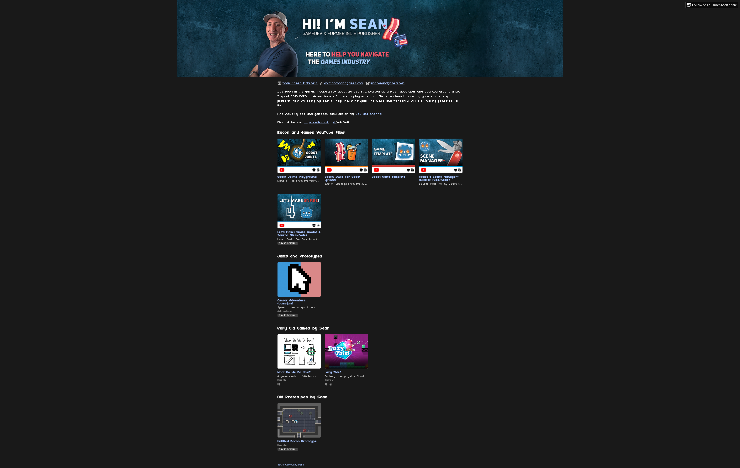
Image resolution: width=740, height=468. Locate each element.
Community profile (294, 464)
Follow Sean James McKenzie (714, 5)
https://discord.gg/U (320, 122)
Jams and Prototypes (300, 256)
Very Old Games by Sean (304, 328)
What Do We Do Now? (294, 372)
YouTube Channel (369, 114)
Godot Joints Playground (297, 176)
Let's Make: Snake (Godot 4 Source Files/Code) (299, 234)
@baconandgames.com (387, 83)
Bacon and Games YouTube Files (311, 133)
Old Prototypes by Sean (303, 397)
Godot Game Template (388, 176)
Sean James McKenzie (300, 83)
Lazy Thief (333, 372)
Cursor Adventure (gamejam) (292, 302)
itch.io (281, 464)
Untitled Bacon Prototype (297, 441)
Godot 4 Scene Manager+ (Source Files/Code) (439, 178)
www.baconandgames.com (343, 83)
